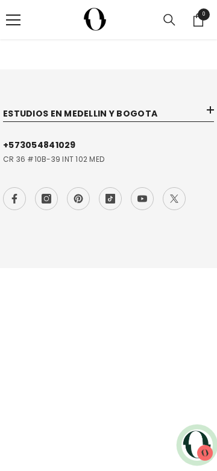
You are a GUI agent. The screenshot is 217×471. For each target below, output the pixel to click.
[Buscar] (169, 20)
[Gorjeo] (174, 198)
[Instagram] (46, 198)
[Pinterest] (78, 198)
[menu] (13, 20)
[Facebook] (14, 198)
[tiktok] (110, 198)
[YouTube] (142, 198)
